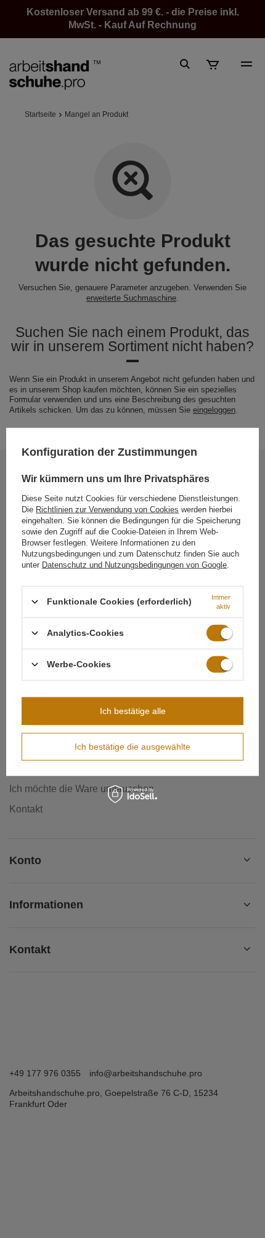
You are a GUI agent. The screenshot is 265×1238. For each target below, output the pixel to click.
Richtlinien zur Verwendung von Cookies (107, 509)
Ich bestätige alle (133, 711)
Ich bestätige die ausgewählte (132, 747)
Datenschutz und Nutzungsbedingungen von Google (134, 564)
